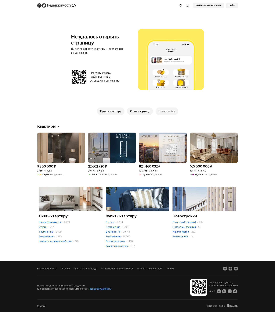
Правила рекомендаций (149, 268)
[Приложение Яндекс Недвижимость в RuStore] (235, 291)
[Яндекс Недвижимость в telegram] (236, 269)
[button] (187, 5)
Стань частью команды (85, 268)
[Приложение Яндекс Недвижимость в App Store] (219, 291)
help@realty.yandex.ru (100, 289)
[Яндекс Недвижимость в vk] (225, 269)
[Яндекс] (232, 305)
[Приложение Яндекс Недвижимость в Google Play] (224, 291)
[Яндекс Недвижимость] (56, 5)
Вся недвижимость (47, 268)
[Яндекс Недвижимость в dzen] (230, 269)
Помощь (170, 268)
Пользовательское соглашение (117, 268)
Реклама (65, 268)
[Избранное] (180, 5)
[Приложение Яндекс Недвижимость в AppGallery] (230, 291)
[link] (232, 5)
